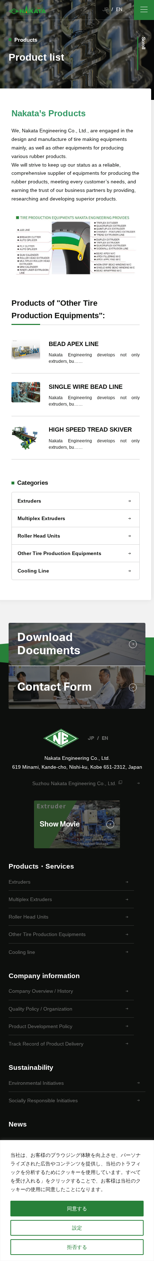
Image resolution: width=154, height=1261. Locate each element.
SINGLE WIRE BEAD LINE (85, 386)
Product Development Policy (40, 1026)
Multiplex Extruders (41, 518)
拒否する (77, 1247)
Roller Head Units (39, 536)
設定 (77, 1228)
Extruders (29, 501)
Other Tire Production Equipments (59, 553)
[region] (77, 1200)
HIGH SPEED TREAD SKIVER (90, 429)
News (18, 1124)
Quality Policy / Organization (40, 1009)
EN (119, 9)
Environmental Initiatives (36, 1083)
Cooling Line (33, 571)
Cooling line (22, 952)
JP (105, 9)
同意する (77, 1208)
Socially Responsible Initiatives (43, 1100)
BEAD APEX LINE (73, 344)
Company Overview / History (41, 991)
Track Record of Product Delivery (46, 1044)
